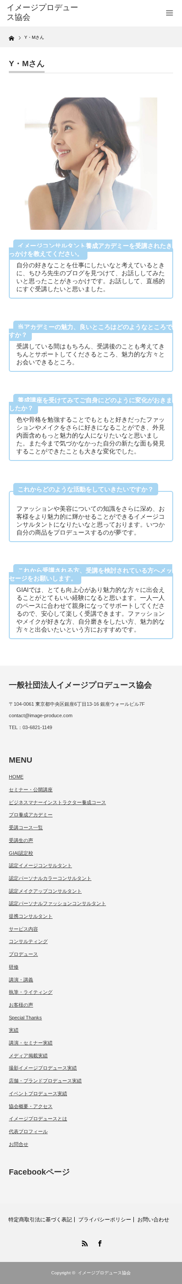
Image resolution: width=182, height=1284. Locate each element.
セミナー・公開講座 (31, 789)
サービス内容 (23, 929)
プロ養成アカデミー (31, 814)
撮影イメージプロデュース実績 (43, 1068)
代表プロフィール (28, 1131)
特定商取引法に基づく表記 (40, 1219)
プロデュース (23, 954)
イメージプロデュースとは (38, 1118)
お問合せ (18, 1144)
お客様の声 (21, 1004)
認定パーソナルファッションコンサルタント (57, 903)
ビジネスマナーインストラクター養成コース (57, 802)
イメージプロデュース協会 (104, 1272)
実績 (14, 1030)
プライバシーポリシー (104, 1219)
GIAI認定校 (21, 853)
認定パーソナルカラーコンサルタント (50, 878)
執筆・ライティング (31, 992)
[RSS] (83, 1242)
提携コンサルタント (31, 916)
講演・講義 (21, 979)
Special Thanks (25, 1017)
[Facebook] (98, 1242)
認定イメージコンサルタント (40, 865)
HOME (16, 776)
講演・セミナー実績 (31, 1042)
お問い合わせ (153, 1219)
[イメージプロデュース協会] (43, 12)
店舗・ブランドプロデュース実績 (45, 1080)
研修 (14, 967)
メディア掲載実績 (28, 1055)
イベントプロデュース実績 (38, 1093)
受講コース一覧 (26, 827)
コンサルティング (28, 941)
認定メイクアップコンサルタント (45, 891)
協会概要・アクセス (31, 1106)
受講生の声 (21, 840)
